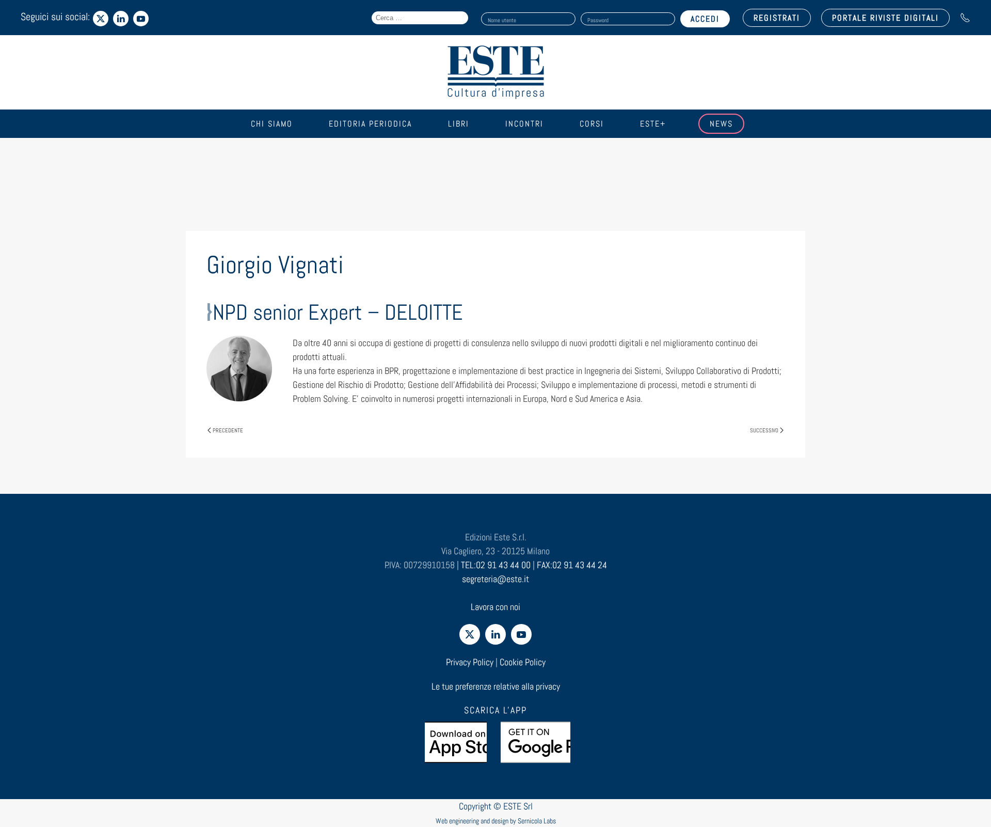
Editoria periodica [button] (370, 123)
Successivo (764, 430)
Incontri (524, 123)
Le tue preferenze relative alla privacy (495, 686)
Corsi (592, 123)
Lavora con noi (495, 607)
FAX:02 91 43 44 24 (572, 565)
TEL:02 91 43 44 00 (496, 565)
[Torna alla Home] (495, 72)
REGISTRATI (777, 17)
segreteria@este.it (495, 579)
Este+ (653, 123)
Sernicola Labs (537, 820)
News (721, 123)
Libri (458, 123)
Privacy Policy (469, 662)
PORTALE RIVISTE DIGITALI (885, 17)
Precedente (228, 430)
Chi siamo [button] (272, 123)
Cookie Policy (523, 662)
